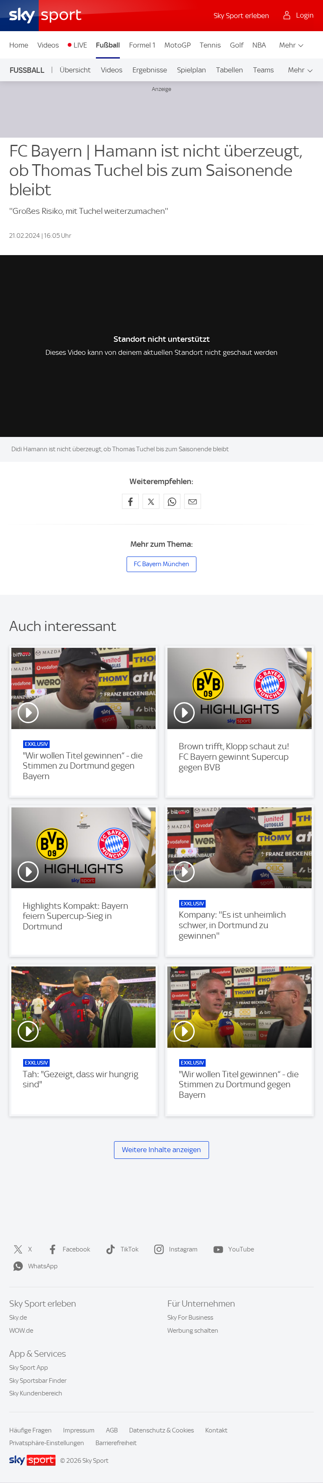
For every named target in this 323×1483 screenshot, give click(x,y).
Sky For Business (190, 1317)
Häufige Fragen (30, 1430)
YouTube (241, 1249)
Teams (263, 70)
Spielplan (191, 70)
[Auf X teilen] (151, 501)
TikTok (129, 1249)
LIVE (80, 45)
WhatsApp (43, 1266)
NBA (259, 45)
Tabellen (229, 70)
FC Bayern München (161, 564)
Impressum (79, 1430)
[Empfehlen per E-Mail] (192, 501)
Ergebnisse (149, 70)
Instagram (183, 1249)
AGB (112, 1430)
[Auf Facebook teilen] (130, 501)
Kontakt (216, 1430)
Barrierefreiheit (116, 1443)
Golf (237, 45)
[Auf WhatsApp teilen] (172, 501)
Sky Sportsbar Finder (37, 1380)
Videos (48, 45)
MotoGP (177, 45)
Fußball (108, 45)
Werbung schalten (192, 1330)
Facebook (76, 1249)
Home (18, 45)
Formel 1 (142, 45)
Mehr (287, 45)
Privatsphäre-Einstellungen (46, 1443)
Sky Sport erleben (241, 15)
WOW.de (21, 1330)
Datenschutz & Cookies (161, 1430)
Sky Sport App (28, 1367)
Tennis (210, 45)
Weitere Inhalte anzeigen (161, 1150)
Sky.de (18, 1317)
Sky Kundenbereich (35, 1393)
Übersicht (75, 70)
